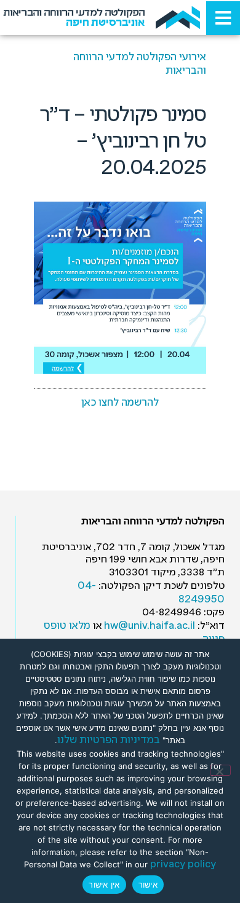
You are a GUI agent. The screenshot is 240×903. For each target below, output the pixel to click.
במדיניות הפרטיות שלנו (108, 740)
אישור (148, 884)
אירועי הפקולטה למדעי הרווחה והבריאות (139, 64)
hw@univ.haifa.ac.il (149, 626)
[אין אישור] (220, 770)
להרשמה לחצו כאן (120, 403)
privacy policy (183, 865)
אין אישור (104, 884)
